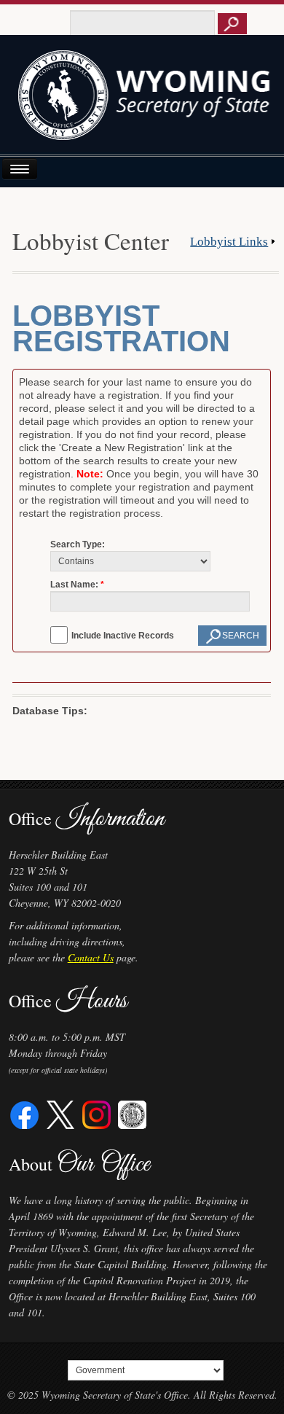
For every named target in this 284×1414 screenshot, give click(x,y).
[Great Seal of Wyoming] (132, 1113)
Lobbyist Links (229, 242)
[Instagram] (96, 1113)
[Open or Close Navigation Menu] (19, 168)
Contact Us (91, 957)
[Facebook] (25, 1113)
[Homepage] (142, 100)
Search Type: (77, 544)
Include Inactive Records (122, 635)
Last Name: (74, 584)
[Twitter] (60, 1113)
